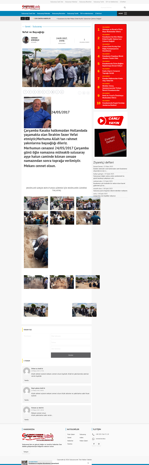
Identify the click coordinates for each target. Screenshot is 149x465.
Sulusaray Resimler (85, 2)
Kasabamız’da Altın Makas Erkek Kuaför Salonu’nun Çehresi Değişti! (112, 39)
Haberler (70, 441)
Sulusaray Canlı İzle (56, 2)
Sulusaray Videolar (71, 2)
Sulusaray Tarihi (99, 2)
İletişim (26, 452)
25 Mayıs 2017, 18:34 (37, 410)
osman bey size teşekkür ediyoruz (104, 196)
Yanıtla (26, 380)
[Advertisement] (63, 179)
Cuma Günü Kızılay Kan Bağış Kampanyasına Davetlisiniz (111, 49)
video (81, 438)
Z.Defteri (123, 2)
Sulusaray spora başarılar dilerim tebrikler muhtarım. (110, 191)
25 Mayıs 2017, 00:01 (37, 390)
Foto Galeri (71, 434)
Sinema (69, 444)
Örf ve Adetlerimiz (112, 2)
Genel (27, 26)
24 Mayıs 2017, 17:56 (37, 371)
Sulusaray (37, 26)
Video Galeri (84, 441)
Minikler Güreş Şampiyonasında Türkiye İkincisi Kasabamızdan (111, 88)
